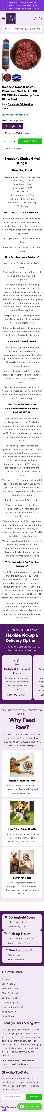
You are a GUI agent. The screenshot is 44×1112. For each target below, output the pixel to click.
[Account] (35, 18)
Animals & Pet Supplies (20, 103)
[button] (22, 388)
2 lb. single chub (13, 126)
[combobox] (22, 29)
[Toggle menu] (3, 18)
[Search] (38, 28)
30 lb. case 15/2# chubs (17, 133)
